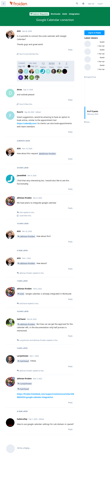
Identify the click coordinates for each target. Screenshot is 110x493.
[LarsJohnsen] (53, 69)
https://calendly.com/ (27, 123)
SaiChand (24, 361)
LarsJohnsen (26, 383)
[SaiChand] (59, 69)
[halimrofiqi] (64, 69)
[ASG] (31, 69)
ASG (22, 294)
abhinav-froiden (27, 236)
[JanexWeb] (42, 69)
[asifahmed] (20, 75)
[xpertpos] (26, 75)
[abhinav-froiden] (20, 69)
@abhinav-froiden (47, 153)
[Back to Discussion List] (3, 3)
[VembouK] (31, 75)
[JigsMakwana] (37, 75)
